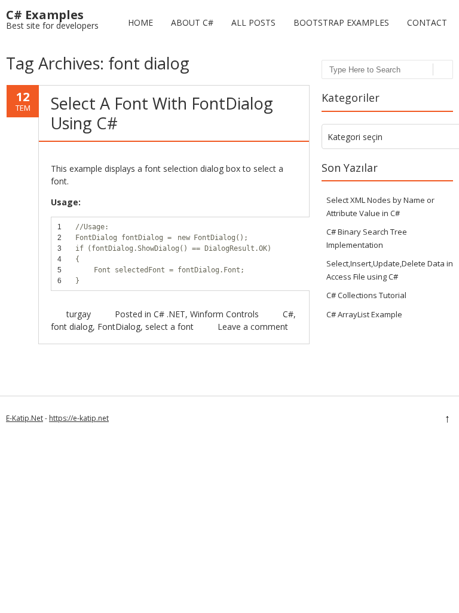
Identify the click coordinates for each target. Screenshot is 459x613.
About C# (192, 22)
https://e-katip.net (79, 418)
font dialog (72, 326)
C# (288, 314)
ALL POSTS (253, 22)
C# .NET (169, 314)
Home (140, 22)
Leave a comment (253, 326)
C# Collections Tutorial (366, 295)
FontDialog (118, 326)
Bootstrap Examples (341, 22)
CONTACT (427, 22)
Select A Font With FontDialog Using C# (162, 112)
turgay (78, 314)
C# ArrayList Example (364, 314)
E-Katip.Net (24, 418)
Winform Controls (224, 314)
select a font (169, 326)
